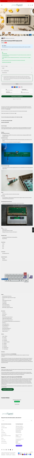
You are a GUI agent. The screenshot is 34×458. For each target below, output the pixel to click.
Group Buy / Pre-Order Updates (7, 389)
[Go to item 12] (21, 35)
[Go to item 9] (12, 35)
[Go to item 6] (3, 34)
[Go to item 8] (9, 34)
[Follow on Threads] (8, 449)
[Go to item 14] (27, 35)
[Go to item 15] (30, 35)
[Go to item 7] (6, 35)
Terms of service (12, 453)
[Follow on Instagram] (6, 449)
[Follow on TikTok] (12, 449)
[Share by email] (20, 99)
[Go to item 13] (24, 35)
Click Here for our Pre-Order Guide (6, 62)
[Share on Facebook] (16, 99)
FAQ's (15, 113)
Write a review (17, 401)
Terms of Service (3, 441)
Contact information (8, 454)
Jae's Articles (3, 432)
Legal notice (13, 454)
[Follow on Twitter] (4, 449)
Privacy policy (7, 453)
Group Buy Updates (4, 427)
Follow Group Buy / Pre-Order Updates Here (17, 96)
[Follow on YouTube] (10, 449)
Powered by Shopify (12, 452)
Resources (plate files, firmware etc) (6, 436)
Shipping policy (3, 454)
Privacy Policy (3, 439)
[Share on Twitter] (17, 99)
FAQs (2, 429)
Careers (2, 438)
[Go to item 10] (15, 35)
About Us (2, 430)
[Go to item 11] (18, 35)
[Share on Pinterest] (18, 99)
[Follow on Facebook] (1, 449)
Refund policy (3, 453)
